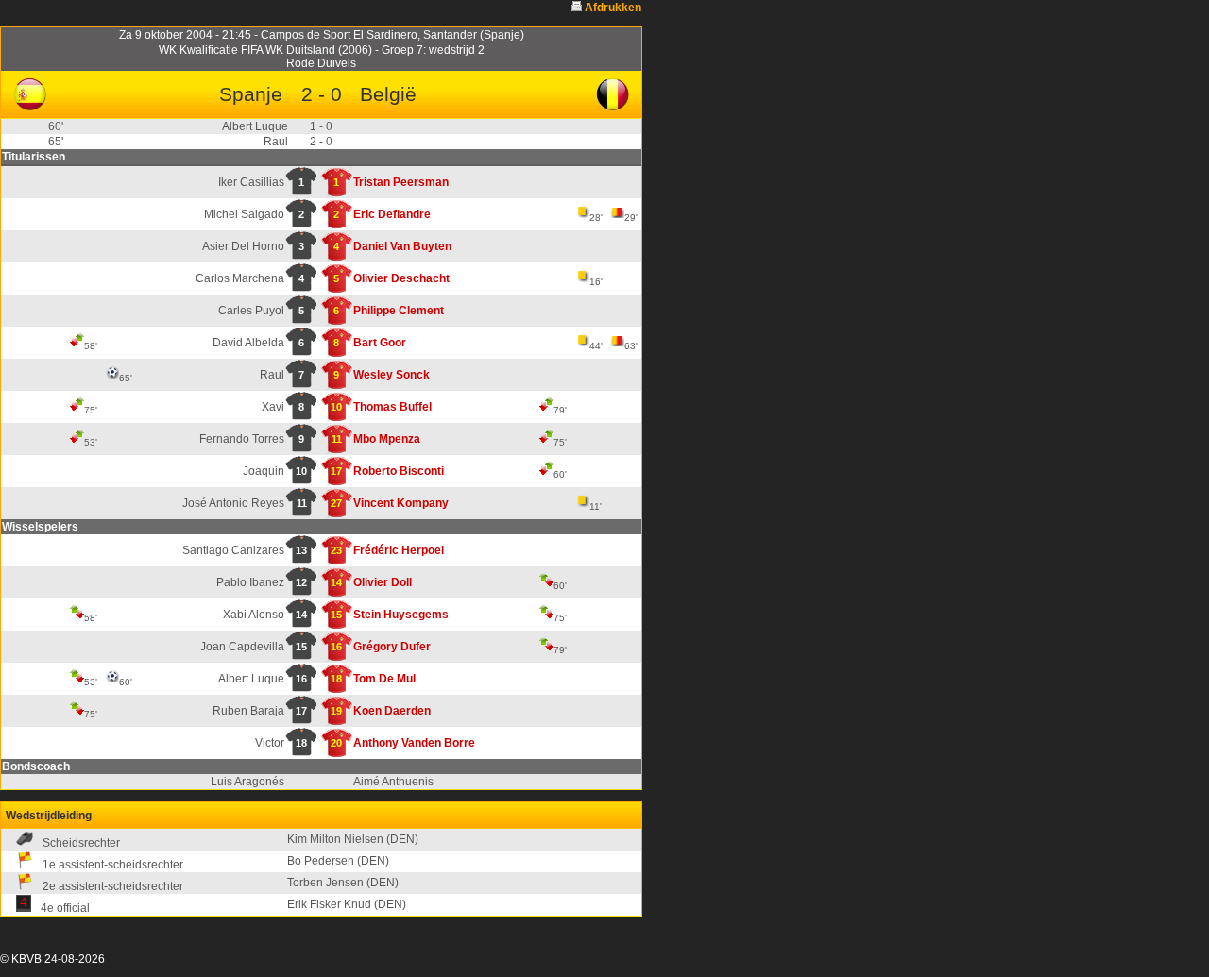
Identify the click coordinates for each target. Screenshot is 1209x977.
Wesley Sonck (391, 374)
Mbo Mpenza (386, 439)
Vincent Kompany (401, 503)
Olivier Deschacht (401, 278)
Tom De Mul (384, 678)
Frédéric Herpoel (398, 550)
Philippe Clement (398, 310)
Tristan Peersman (401, 182)
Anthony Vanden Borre (414, 743)
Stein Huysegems (401, 614)
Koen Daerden (392, 710)
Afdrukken (613, 7)
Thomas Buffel (392, 406)
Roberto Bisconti (398, 471)
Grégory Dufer (392, 646)
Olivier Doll (382, 582)
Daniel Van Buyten (402, 246)
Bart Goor (379, 342)
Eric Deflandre (392, 214)
